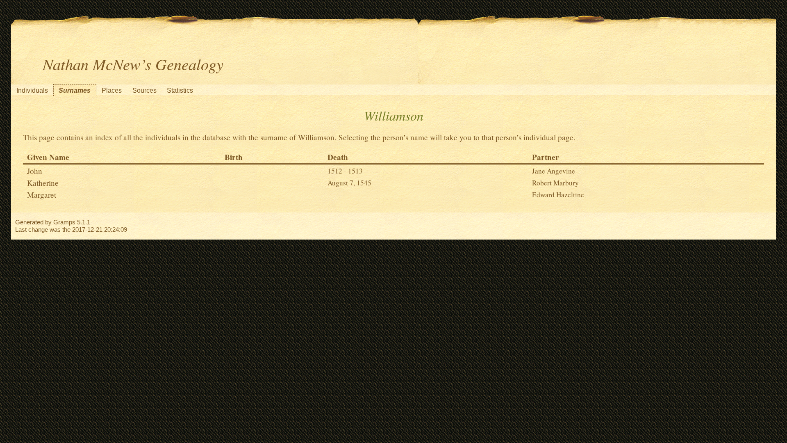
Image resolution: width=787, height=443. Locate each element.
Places (112, 90)
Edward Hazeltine (558, 194)
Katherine (43, 183)
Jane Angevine (553, 171)
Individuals (32, 90)
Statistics (180, 90)
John (34, 171)
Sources (144, 90)
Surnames (75, 90)
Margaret (41, 195)
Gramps (64, 222)
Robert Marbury (555, 182)
